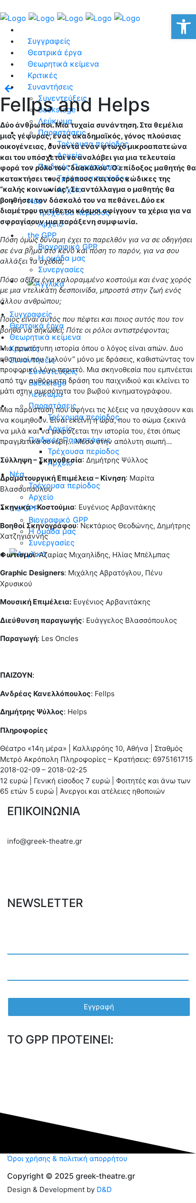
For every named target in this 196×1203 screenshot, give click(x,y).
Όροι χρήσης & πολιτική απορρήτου (67, 1158)
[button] (183, 26)
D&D (104, 1189)
